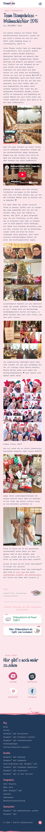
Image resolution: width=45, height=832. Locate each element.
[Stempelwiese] (9, 4)
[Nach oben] (40, 822)
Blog (7, 11)
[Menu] (40, 4)
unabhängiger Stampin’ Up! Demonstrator (22, 575)
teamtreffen (8, 593)
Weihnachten (17, 11)
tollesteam (21, 593)
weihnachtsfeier (10, 596)
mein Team (20, 572)
